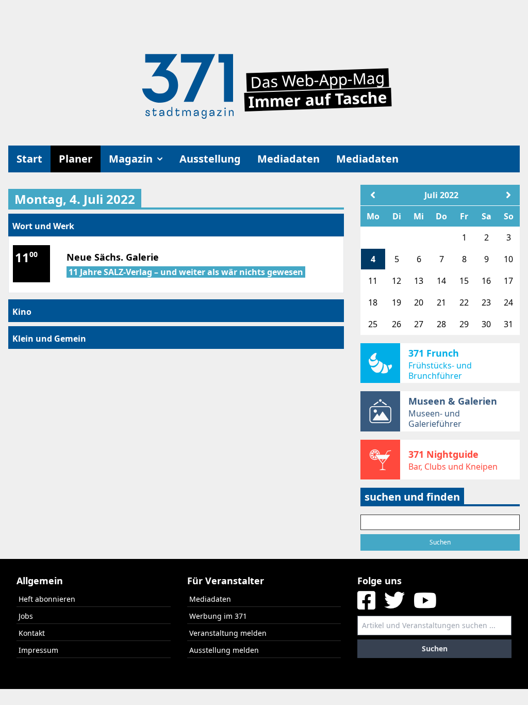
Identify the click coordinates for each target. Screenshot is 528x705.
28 (441, 324)
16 (486, 280)
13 (418, 280)
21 (441, 302)
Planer (75, 159)
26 (396, 324)
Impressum (38, 650)
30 (486, 324)
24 (508, 302)
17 (508, 280)
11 (372, 280)
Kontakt (32, 633)
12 (396, 280)
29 (464, 324)
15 (464, 280)
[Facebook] (367, 604)
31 (508, 324)
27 (418, 324)
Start (29, 159)
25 (372, 324)
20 (418, 302)
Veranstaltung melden (228, 633)
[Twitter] (395, 604)
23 (486, 302)
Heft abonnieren (47, 599)
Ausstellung (210, 159)
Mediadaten (288, 159)
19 (396, 302)
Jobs (26, 616)
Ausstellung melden (224, 650)
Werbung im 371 (218, 616)
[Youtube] (425, 604)
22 (464, 302)
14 (441, 280)
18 (372, 302)
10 (508, 259)
